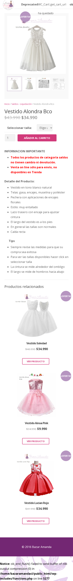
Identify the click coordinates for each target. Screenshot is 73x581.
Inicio (7, 104)
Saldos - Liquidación (22, 104)
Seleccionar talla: (19, 128)
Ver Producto (36, 361)
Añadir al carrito (37, 138)
